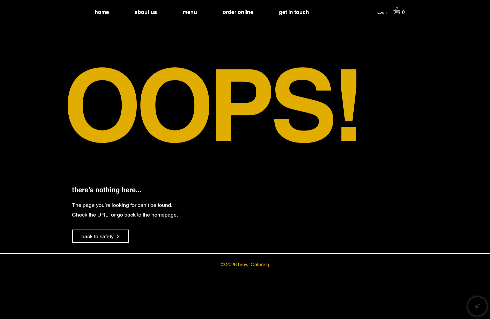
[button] (400, 10)
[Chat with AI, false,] (477, 306)
